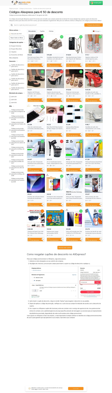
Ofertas (51, 31)
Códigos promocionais (25, 8)
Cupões (42, 31)
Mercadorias (32, 31)
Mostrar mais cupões (65, 247)
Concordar (76, 388)
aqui (36, 389)
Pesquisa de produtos (93, 25)
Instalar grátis (98, 3)
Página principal (13, 8)
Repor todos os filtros (17, 38)
